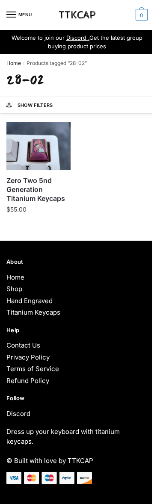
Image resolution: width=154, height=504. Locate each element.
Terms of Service (32, 369)
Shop (14, 289)
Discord (18, 414)
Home (13, 63)
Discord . (77, 37)
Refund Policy (27, 381)
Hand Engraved (29, 301)
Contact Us (23, 345)
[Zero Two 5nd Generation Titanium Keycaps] (38, 146)
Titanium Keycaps (33, 312)
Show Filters (35, 105)
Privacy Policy (28, 357)
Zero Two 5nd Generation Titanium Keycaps (35, 189)
